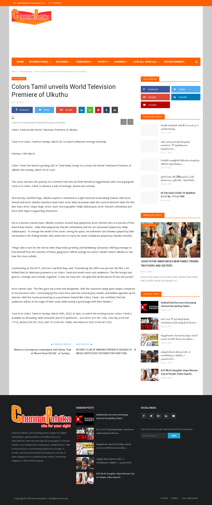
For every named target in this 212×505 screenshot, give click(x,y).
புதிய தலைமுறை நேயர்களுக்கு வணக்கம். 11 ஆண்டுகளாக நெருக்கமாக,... (175, 145)
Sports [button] (103, 61)
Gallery (174, 498)
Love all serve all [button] (145, 61)
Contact (164, 498)
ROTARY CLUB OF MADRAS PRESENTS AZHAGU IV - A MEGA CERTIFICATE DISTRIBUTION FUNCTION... (106, 351)
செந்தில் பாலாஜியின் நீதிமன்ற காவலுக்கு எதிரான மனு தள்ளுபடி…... (180, 162)
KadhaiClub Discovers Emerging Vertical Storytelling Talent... (178, 304)
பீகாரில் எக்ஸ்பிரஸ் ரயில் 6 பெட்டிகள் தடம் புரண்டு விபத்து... (180, 127)
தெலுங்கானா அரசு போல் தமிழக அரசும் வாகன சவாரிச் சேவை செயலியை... (179, 337)
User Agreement (190, 498)
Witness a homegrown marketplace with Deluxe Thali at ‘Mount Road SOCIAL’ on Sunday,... (42, 351)
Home (20, 61)
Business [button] (120, 61)
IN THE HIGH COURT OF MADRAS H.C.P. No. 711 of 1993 (178, 195)
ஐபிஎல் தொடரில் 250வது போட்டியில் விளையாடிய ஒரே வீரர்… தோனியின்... (178, 178)
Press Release (26, 71)
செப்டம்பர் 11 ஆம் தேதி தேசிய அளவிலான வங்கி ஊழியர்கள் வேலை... (179, 321)
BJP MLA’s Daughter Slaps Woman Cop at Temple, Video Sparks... (179, 372)
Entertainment (174, 61)
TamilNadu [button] (83, 61)
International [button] (39, 61)
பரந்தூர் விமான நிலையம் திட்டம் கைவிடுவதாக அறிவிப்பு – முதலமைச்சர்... (176, 355)
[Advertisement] (140, 32)
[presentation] (124, 122)
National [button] (62, 61)
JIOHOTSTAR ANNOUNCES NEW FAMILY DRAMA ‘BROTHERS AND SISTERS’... (169, 263)
